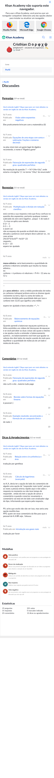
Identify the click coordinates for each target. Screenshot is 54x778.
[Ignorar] (50, 2)
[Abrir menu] (50, 37)
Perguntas (7, 98)
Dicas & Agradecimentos (15, 437)
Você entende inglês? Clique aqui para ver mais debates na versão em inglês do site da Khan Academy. (25, 108)
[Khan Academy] (12, 37)
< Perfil (5, 82)
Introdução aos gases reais (27, 529)
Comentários (9, 358)
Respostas (7, 187)
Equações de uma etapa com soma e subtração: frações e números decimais (28, 140)
